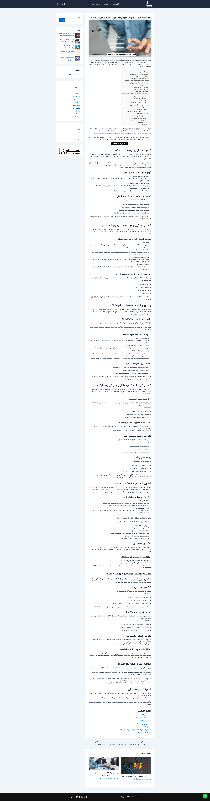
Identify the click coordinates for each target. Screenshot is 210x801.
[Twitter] (62, 4)
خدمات (78, 136)
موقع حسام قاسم (139, 698)
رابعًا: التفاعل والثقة (144, 100)
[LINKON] (60, 4)
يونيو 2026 (77, 87)
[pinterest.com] (79, 797)
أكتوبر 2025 (77, 102)
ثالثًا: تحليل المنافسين (143, 107)
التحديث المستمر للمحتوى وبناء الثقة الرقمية (137, 111)
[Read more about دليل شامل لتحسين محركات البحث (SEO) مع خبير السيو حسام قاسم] (136, 765)
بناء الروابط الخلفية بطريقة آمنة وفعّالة (138, 85)
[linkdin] (82, 797)
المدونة (106, 4)
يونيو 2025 (77, 114)
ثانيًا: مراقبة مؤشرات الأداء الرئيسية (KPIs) (139, 105)
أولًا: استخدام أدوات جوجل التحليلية (140, 104)
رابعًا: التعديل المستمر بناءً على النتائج (140, 109)
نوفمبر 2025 (77, 99)
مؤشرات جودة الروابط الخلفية (142, 91)
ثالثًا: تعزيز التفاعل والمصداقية (142, 116)
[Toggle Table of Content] (147, 72)
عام (144, 782)
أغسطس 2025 (76, 108)
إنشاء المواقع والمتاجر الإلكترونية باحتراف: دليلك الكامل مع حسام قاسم (67, 47)
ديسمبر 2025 (76, 96)
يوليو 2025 (77, 111)
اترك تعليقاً (148, 782)
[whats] (57, 4)
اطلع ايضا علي (144, 124)
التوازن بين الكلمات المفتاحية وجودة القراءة (139, 83)
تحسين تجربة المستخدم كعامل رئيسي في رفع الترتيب (135, 93)
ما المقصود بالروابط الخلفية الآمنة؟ (141, 87)
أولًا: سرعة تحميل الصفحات (142, 95)
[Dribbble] (74, 797)
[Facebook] (64, 4)
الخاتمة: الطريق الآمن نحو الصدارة (140, 120)
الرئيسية (116, 4)
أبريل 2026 (77, 90)
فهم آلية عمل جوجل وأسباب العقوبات (138, 74)
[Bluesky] (77, 797)
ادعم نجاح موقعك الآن (142, 122)
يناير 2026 (77, 93)
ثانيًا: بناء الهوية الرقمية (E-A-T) (141, 115)
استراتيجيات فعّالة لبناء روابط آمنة (141, 89)
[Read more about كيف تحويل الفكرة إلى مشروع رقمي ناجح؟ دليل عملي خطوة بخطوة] (104, 763)
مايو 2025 (77, 117)
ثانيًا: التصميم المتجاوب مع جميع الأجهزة (139, 96)
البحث (79, 17)
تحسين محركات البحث (123, 229)
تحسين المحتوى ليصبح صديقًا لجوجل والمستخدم (136, 80)
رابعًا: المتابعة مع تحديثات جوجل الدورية (140, 118)
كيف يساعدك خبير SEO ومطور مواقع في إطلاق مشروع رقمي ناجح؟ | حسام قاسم (66, 59)
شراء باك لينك (145, 726)
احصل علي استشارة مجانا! (119, 143)
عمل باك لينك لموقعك (143, 732)
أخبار (79, 133)
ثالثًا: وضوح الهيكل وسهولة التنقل (140, 98)
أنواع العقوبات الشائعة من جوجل (141, 76)
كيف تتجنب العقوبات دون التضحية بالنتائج (139, 78)
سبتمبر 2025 (76, 105)
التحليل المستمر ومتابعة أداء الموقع (139, 102)
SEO (78, 130)
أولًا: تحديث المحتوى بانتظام (142, 113)
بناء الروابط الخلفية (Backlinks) (140, 309)
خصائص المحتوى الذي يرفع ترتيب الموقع (139, 82)
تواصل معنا (95, 4)
